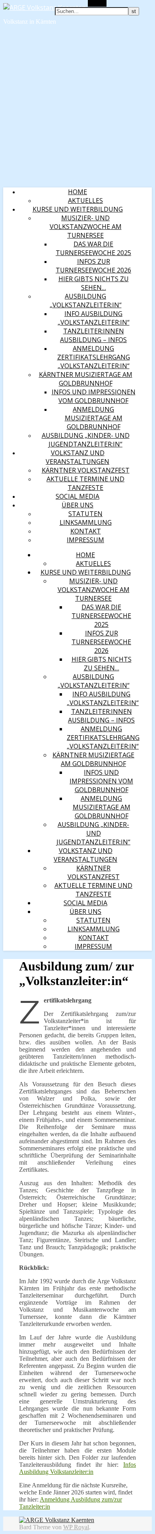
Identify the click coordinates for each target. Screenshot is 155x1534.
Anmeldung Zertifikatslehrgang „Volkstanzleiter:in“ (93, 357)
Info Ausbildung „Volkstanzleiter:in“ (94, 318)
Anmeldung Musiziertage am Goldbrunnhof (93, 418)
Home (77, 191)
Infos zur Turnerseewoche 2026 (93, 265)
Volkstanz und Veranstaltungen (77, 457)
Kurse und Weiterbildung (78, 209)
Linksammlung (86, 522)
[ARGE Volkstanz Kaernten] (44, 7)
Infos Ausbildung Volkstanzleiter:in (77, 1468)
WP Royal (76, 1527)
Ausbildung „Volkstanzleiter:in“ (86, 300)
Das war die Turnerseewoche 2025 (93, 248)
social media (77, 496)
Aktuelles (85, 200)
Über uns (77, 505)
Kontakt (85, 531)
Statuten (85, 513)
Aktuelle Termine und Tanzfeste (85, 483)
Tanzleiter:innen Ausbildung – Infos (93, 335)
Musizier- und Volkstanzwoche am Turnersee (86, 227)
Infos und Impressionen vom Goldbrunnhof (94, 396)
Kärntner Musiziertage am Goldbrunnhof (85, 379)
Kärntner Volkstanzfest (86, 470)
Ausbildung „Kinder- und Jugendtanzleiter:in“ (86, 439)
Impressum (85, 539)
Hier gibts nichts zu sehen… (93, 283)
